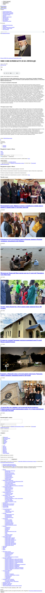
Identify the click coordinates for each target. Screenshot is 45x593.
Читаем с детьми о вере (7, 28)
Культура (4, 526)
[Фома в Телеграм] (5, 439)
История (4, 513)
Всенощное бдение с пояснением (11, 581)
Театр (6, 533)
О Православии (8, 512)
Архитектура (7, 527)
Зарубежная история (9, 517)
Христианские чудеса (9, 511)
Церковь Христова (6, 582)
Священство (7, 578)
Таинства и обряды (6, 570)
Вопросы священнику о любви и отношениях (14, 567)
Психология (5, 518)
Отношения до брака (9, 522)
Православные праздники (8, 480)
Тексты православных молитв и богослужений (12, 585)
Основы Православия (7, 11)
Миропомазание (8, 576)
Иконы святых (8, 489)
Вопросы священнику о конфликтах (12, 565)
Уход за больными (8, 520)
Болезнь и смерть (8, 519)
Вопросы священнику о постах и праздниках (14, 485)
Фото (4, 548)
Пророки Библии (8, 475)
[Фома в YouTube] (5, 441)
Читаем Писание (8, 476)
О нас (4, 445)
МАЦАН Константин (7, 138)
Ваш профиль (5, 2)
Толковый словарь (8, 534)
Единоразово (4, 156)
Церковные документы (7, 583)
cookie (13, 466)
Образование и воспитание (8, 504)
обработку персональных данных (17, 163)
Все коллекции (6, 29)
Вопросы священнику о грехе (11, 563)
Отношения (5, 502)
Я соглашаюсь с (9, 161)
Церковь (4, 145)
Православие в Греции (9, 540)
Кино (6, 532)
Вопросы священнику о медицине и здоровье (14, 568)
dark (3, 65)
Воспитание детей (6, 495)
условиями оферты (12, 161)
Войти (8, 33)
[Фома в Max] (4, 443)
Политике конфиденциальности (35, 590)
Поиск (4, 4)
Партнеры (5, 452)
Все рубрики (5, 20)
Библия (4, 469)
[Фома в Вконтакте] (5, 437)
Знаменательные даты (9, 514)
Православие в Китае (9, 545)
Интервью (5, 546)
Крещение (7, 571)
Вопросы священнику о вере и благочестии (14, 558)
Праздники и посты (7, 551)
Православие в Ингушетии (10, 543)
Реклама (4, 447)
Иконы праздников (9, 488)
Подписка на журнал (7, 21)
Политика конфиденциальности (9, 464)
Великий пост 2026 (9, 553)
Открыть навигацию (6, 1)
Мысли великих (8, 535)
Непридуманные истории (8, 12)
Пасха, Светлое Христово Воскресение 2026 (14, 481)
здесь (29, 158)
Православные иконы (7, 486)
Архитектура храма (9, 493)
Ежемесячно (11, 156)
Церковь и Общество (7, 584)
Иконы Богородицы (9, 487)
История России (8, 516)
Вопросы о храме (8, 569)
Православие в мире (17, 58)
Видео (4, 549)
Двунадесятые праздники (10, 482)
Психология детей (8, 497)
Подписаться (14, 459)
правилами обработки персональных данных (27, 461)
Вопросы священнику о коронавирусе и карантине (15, 564)
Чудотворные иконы (9, 490)
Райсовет (4, 26)
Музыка (6, 530)
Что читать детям (8, 499)
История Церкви (8, 515)
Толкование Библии (9, 477)
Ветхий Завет (8, 471)
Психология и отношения (8, 13)
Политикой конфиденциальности (7, 462)
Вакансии (5, 451)
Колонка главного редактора (8, 503)
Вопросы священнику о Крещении (12, 566)
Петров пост (7, 555)
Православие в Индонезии (10, 544)
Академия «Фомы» (6, 14)
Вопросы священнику (7, 16)
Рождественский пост (9, 552)
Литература (7, 528)
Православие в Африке (9, 538)
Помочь (4, 6)
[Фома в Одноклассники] (6, 438)
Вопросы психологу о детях (10, 501)
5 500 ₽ (1, 154)
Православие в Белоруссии (10, 539)
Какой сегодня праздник (8, 25)
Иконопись (7, 529)
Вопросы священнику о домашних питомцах (14, 562)
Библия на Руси (8, 478)
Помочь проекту (4, 160)
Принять (2, 591)
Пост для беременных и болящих (11, 556)
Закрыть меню (3, 7)
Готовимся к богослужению (8, 579)
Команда (4, 449)
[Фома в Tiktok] (4, 440)
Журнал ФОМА (3, 58)
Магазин (4, 446)
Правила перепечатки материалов (9, 465)
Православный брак (9, 523)
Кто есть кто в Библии (9, 472)
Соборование (7, 577)
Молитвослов (5, 17)
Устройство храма (8, 494)
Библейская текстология (10, 473)
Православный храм (7, 492)
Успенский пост (8, 554)
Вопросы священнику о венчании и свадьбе (14, 560)
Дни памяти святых (9, 483)
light (1, 65)
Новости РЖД (5, 506)
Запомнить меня (5, 430)
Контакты (5, 448)
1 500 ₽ (1, 152)
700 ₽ (1, 151)
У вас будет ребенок (9, 500)
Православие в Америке (10, 537)
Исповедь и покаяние (9, 573)
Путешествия (5, 505)
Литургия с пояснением (10, 580)
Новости (4, 15)
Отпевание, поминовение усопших (12, 574)
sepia (5, 65)
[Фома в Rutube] (4, 442)
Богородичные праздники (10, 484)
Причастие (7, 572)
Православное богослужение (8, 27)
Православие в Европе (9, 542)
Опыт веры (7, 510)
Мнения (4, 547)
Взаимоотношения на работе (11, 524)
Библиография (8, 479)
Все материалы (6, 18)
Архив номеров (6, 453)
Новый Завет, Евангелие (10, 470)
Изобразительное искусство (10, 531)
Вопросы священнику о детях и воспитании (14, 498)
